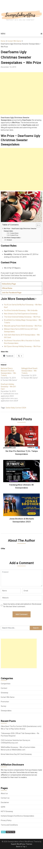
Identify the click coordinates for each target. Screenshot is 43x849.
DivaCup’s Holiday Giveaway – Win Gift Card (8, 386)
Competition (5, 684)
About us (4, 793)
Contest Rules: (14, 233)
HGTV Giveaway (7, 811)
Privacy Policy (6, 820)
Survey (3, 706)
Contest (4, 688)
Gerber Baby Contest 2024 (16, 408)
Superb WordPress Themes (21, 844)
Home (3, 41)
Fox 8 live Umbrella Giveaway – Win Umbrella (20, 310)
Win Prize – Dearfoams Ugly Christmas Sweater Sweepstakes (20, 230)
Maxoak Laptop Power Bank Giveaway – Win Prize (23, 326)
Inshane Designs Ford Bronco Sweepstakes (17, 816)
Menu (3, 34)
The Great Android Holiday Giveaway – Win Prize (22, 317)
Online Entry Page (9, 284)
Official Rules (7, 288)
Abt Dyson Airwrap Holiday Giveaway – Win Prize (22, 346)
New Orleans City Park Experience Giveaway (20, 314)
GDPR (3, 807)
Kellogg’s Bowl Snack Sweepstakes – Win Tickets (29, 370)
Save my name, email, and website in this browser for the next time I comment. (22, 605)
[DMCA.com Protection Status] (8, 833)
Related (9, 240)
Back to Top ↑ (21, 846)
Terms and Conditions (9, 825)
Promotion (5, 702)
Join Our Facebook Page (11, 293)
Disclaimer (5, 802)
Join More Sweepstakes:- (12, 237)
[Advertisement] (21, 93)
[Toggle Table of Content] (37, 225)
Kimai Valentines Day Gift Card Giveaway (16, 754)
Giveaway (4, 693)
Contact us (5, 798)
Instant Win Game (14, 41)
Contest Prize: (14, 235)
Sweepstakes (6, 711)
